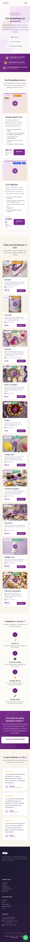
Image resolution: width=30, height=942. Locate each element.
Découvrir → (19, 152)
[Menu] (25, 3)
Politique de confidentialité (18, 936)
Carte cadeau (6, 904)
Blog (3, 902)
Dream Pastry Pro (7, 889)
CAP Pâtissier (5, 887)
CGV (3, 908)
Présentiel (5, 882)
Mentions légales (6, 906)
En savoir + (21, 290)
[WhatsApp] (25, 937)
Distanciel (4, 884)
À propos (4, 900)
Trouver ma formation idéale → (15, 740)
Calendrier (5, 891)
